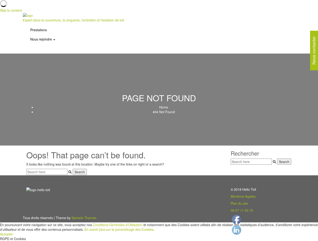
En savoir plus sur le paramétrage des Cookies (119, 229)
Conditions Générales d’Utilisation (117, 224)
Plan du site (239, 203)
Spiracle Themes (83, 217)
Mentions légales (243, 196)
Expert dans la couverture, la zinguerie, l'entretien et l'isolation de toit (73, 20)
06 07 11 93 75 (242, 210)
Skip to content (11, 10)
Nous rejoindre (41, 39)
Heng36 (236, 215)
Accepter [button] (6, 234)
